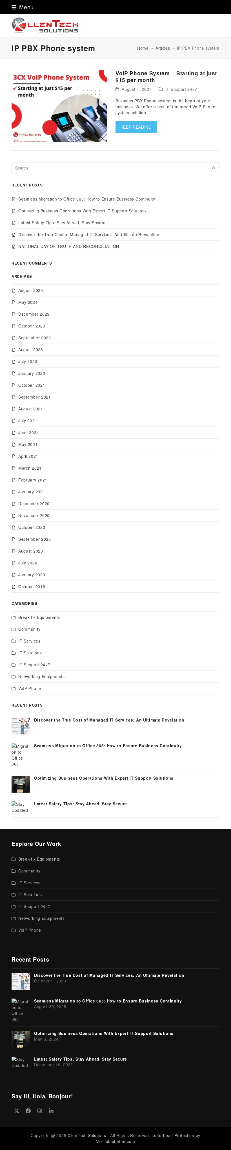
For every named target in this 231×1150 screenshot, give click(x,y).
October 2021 (31, 385)
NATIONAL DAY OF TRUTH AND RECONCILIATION (68, 246)
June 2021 (28, 432)
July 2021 (27, 420)
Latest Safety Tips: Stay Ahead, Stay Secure (62, 222)
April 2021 (28, 456)
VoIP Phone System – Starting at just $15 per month (166, 76)
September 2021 (34, 397)
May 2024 (28, 302)
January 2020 (31, 574)
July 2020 (27, 563)
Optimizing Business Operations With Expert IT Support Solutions (82, 211)
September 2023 (34, 337)
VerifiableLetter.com (115, 1141)
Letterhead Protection (173, 1135)
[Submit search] (214, 168)
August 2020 (30, 551)
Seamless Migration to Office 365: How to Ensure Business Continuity (86, 199)
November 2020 (34, 515)
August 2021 (30, 409)
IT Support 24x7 (181, 89)
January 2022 (31, 373)
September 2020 (34, 539)
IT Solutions (30, 653)
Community (29, 629)
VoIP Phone (29, 688)
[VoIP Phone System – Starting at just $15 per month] (59, 105)
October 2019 (31, 586)
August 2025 (30, 290)
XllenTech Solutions (87, 1135)
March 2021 (30, 468)
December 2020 (34, 503)
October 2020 (31, 527)
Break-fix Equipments (39, 617)
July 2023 (27, 361)
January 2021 (31, 491)
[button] (23, 7)
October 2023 (31, 326)
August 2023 (30, 349)
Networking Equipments (41, 676)
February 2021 (32, 480)
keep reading (136, 127)
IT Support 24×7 (34, 664)
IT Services (29, 641)
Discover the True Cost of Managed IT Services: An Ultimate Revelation (88, 234)
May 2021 (28, 444)
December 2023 (34, 314)
